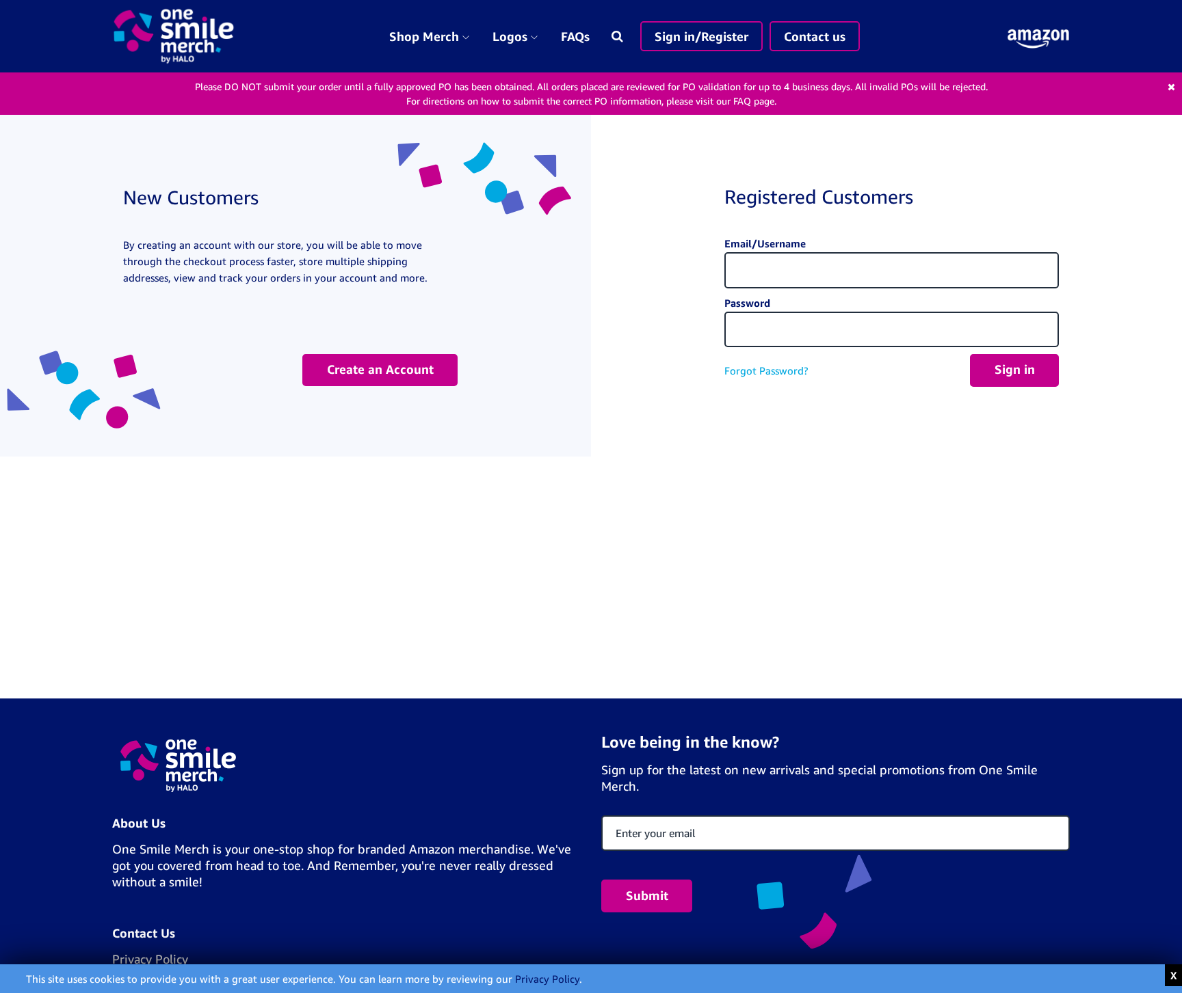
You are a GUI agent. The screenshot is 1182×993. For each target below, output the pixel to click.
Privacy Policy (547, 978)
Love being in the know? (690, 742)
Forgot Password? (766, 370)
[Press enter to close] (1173, 975)
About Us (139, 823)
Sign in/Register (701, 36)
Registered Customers (818, 196)
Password (747, 303)
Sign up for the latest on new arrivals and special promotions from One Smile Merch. (819, 778)
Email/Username (765, 243)
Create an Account (380, 369)
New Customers (191, 197)
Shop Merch (433, 36)
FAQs (575, 36)
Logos (519, 36)
